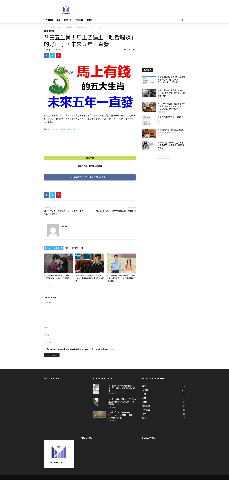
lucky (48, 49)
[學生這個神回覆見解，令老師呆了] (146, 120)
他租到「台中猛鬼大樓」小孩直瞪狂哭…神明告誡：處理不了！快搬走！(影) (171, 93)
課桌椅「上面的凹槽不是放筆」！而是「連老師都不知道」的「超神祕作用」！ (121, 415)
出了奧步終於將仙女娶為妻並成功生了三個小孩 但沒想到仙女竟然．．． (121, 388)
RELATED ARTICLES (53, 248)
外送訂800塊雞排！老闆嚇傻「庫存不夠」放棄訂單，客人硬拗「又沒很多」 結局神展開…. (171, 106)
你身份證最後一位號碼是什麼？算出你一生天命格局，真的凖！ (64, 212)
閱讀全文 (90, 158)
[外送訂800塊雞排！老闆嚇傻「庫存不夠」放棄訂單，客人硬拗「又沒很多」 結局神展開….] (149, 107)
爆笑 (58, 20)
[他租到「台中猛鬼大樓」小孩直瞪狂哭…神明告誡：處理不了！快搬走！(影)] (149, 93)
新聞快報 (68, 20)
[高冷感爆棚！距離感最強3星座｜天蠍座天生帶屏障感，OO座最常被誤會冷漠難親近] (121, 263)
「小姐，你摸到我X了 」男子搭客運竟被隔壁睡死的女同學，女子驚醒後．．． (122, 401)
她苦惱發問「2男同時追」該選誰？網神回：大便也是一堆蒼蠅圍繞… (171, 145)
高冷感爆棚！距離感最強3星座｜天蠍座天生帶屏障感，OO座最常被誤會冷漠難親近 (121, 278)
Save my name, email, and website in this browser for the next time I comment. (80, 349)
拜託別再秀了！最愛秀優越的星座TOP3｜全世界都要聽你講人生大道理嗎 (89, 278)
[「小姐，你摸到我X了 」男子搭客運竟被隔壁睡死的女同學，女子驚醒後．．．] (95, 402)
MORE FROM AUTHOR (74, 248)
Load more (163, 156)
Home (46, 27)
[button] (182, 20)
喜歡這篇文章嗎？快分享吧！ (91, 177)
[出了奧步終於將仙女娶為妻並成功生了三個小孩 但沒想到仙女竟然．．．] (96, 389)
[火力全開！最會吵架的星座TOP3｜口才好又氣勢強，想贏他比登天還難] (58, 263)
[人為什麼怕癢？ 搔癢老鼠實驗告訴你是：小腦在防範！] (149, 133)
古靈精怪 (49, 20)
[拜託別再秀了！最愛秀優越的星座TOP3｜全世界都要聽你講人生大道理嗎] (89, 263)
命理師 (89, 20)
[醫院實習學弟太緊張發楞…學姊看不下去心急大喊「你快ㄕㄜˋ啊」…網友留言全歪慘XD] (149, 80)
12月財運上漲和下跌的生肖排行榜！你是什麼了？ (116, 212)
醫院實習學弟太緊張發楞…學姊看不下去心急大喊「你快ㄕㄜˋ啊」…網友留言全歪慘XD (171, 79)
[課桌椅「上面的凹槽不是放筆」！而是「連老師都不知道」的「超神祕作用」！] (99, 414)
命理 (52, 27)
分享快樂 (79, 20)
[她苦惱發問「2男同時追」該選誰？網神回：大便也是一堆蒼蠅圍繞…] (149, 145)
